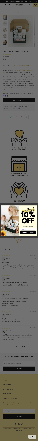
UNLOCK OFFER (28, 232)
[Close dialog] (36, 206)
